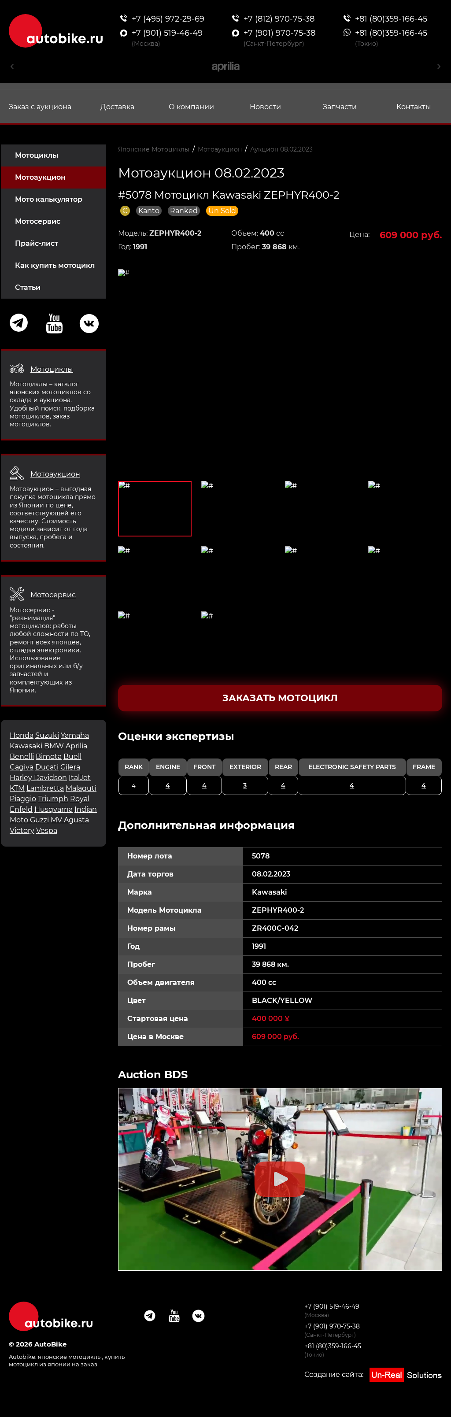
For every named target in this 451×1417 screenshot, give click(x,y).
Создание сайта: (334, 1374)
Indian (85, 809)
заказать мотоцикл (280, 697)
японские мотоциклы (70, 1356)
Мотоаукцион (40, 177)
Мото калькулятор (48, 199)
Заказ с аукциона (40, 107)
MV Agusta (70, 820)
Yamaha (75, 735)
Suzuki (47, 735)
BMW (54, 746)
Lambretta (45, 788)
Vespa (46, 830)
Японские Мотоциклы (153, 149)
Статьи (28, 287)
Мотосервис (37, 221)
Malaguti (81, 788)
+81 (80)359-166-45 (332, 1346)
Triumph (53, 799)
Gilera (70, 767)
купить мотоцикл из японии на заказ (67, 1360)
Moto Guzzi (29, 820)
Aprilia (76, 746)
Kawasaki (26, 746)
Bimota (49, 756)
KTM (17, 788)
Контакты (413, 107)
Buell (72, 756)
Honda (21, 735)
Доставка (117, 107)
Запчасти (340, 107)
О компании (191, 107)
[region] (280, 762)
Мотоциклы (36, 155)
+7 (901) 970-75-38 (332, 1326)
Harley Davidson (38, 777)
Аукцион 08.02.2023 (281, 149)
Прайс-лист (36, 243)
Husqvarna (53, 809)
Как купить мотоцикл (55, 265)
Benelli (22, 756)
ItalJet (80, 777)
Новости (265, 107)
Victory (22, 830)
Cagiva (21, 767)
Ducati (47, 767)
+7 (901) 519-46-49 (331, 1306)
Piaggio (23, 799)
